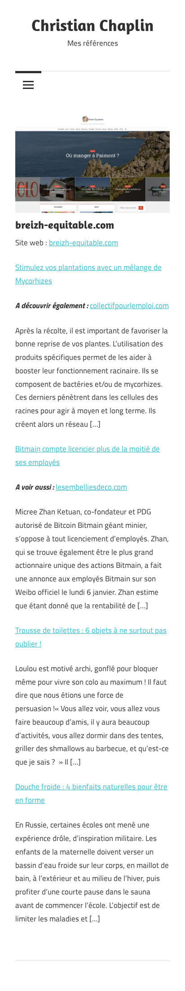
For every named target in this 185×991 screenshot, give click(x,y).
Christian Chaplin (92, 25)
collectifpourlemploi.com (129, 305)
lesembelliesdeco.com (91, 487)
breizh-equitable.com (83, 242)
